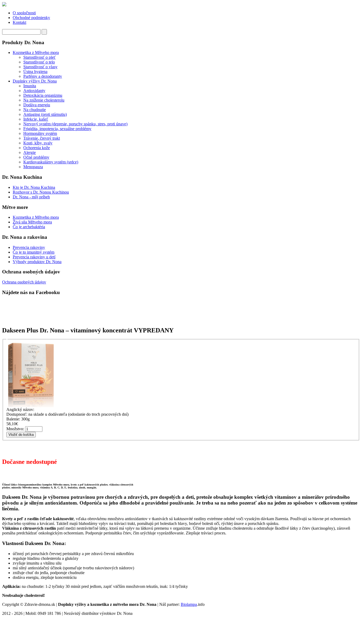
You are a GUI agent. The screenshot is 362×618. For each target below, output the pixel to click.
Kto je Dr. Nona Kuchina (34, 187)
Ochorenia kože (36, 147)
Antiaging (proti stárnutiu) (45, 114)
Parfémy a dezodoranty (42, 76)
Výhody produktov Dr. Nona (37, 261)
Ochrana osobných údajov (24, 282)
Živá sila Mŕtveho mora (32, 222)
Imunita (29, 86)
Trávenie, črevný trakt (41, 138)
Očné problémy (36, 157)
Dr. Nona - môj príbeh (31, 197)
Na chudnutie (34, 109)
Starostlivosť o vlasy (40, 67)
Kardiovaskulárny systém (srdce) (50, 162)
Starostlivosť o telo (39, 62)
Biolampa (189, 604)
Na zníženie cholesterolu (43, 100)
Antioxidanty (34, 90)
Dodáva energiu (36, 105)
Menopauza (33, 166)
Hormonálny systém (40, 133)
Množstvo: (15, 429)
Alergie (29, 152)
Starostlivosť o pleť (39, 57)
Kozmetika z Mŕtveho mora (36, 52)
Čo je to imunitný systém (33, 252)
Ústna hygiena (35, 71)
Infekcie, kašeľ (35, 119)
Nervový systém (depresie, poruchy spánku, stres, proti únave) (75, 124)
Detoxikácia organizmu (42, 95)
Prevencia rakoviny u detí (34, 257)
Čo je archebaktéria (29, 227)
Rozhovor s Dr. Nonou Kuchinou (41, 192)
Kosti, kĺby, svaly (37, 143)
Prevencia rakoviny (29, 247)
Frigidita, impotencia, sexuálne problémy (57, 128)
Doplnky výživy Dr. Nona (35, 81)
